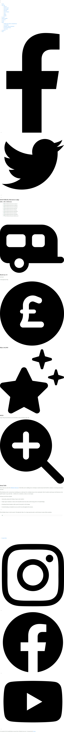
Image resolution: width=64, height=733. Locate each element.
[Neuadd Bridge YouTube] (33, 729)
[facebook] (33, 132)
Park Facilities (6, 9)
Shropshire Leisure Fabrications (9, 26)
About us (5, 6)
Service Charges (6, 11)
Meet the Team (6, 7)
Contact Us (3, 30)
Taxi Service (6, 28)
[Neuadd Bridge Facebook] (33, 673)
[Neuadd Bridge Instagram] (33, 610)
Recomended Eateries (7, 27)
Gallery (5, 14)
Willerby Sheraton (14, 487)
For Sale (3, 17)
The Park (3, 5)
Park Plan (5, 10)
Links (3, 22)
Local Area (4, 19)
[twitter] (33, 195)
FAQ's (5, 13)
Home (3, 3)
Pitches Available (4, 18)
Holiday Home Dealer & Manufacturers (10, 23)
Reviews (5, 15)
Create (34, 731)
